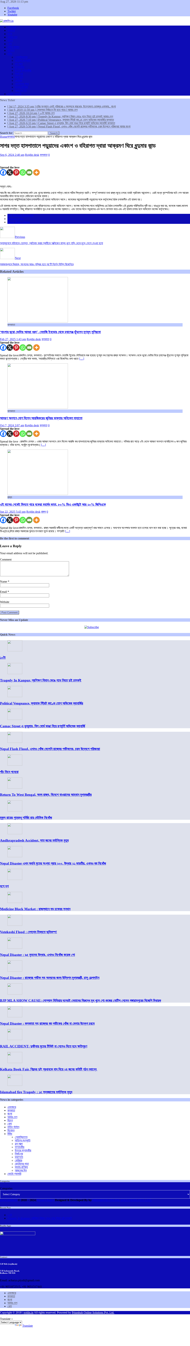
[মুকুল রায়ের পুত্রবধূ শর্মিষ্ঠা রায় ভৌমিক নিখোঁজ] (14, 810)
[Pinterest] (16, 172)
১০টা (3, 657)
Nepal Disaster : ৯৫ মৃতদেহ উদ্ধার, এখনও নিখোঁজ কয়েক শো (37, 955)
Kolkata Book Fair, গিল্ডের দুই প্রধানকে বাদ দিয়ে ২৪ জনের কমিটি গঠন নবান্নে (48, 1069)
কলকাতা (11, 30)
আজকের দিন (21, 90)
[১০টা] (14, 650)
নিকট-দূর (19, 73)
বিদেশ (10, 40)
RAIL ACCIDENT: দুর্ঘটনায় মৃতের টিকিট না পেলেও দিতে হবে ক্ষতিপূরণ (43, 1046)
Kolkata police (15, 218)
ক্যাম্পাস (19, 77)
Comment (6, 559)
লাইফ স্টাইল (13, 47)
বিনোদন (10, 50)
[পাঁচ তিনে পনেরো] (14, 764)
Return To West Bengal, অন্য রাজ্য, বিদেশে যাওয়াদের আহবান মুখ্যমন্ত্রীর (46, 795)
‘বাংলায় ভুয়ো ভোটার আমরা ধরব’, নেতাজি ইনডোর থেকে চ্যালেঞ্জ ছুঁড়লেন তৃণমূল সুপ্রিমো (50, 332)
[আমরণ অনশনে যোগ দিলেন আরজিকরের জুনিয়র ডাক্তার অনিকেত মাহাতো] (37, 407)
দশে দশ (4, 886)
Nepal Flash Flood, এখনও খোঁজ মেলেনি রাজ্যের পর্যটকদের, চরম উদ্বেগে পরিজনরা (50, 749)
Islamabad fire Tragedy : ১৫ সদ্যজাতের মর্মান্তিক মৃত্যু (36, 1092)
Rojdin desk (32, 154)
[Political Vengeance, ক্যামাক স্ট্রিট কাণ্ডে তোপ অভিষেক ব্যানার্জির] (14, 696)
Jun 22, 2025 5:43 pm (13, 511)
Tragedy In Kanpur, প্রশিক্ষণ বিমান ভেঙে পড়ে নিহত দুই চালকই (40, 680)
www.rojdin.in (8, 1200)
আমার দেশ (12, 37)
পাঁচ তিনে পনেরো (9, 772)
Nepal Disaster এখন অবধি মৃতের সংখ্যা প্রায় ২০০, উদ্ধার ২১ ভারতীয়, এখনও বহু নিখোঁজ (53, 863)
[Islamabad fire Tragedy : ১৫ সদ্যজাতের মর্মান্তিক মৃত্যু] (14, 1084)
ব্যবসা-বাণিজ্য (21, 87)
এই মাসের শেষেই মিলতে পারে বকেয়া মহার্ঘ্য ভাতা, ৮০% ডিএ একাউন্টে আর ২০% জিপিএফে (53, 504)
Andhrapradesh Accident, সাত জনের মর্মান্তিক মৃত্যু (34, 840)
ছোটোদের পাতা (22, 83)
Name (4, 581)
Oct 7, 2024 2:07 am (12, 425)
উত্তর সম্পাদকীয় (23, 70)
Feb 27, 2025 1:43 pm (13, 339)
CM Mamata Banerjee (20, 215)
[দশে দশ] (14, 879)
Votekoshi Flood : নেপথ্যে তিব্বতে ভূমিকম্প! (28, 932)
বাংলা (9, 33)
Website (4, 602)
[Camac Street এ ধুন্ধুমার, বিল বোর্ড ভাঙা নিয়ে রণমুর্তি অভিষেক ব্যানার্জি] (14, 718)
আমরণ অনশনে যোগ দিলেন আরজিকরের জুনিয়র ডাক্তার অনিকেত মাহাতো (41, 418)
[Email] (29, 172)
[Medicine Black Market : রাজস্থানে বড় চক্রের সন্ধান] (14, 902)
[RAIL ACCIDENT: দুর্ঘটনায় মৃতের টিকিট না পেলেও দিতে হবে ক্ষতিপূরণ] (14, 1039)
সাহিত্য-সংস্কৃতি (22, 60)
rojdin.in (28, 1312)
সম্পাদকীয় (19, 67)
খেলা (9, 43)
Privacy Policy (45, 1200)
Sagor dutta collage (18, 222)
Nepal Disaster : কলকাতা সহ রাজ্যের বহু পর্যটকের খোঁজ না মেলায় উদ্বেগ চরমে (47, 1023)
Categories (6, 1188)
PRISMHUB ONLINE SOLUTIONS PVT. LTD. (122, 1200)
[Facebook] (3, 172)
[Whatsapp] (22, 172)
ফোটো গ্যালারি (14, 93)
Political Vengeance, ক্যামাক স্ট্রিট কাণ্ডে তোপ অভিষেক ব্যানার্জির (41, 703)
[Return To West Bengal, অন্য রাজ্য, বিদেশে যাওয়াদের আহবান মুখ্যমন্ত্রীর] (14, 787)
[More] (36, 172)
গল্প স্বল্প (19, 63)
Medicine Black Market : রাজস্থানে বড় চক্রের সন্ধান (35, 909)
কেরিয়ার (18, 80)
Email (4, 591)
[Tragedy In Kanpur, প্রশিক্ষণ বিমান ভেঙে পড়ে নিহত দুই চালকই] (14, 673)
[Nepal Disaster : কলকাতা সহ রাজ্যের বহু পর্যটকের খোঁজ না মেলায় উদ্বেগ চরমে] (14, 1016)
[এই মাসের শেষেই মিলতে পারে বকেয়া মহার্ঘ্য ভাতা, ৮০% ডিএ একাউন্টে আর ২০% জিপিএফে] (37, 493)
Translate (27, 1325)
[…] (81, 358)
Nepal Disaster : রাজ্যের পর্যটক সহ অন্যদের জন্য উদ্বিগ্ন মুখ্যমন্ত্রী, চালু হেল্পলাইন (49, 978)
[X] (9, 172)
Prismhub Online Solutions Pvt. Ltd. (93, 1312)
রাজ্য (43, 511)
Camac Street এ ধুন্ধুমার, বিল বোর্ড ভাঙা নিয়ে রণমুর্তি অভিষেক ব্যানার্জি (42, 726)
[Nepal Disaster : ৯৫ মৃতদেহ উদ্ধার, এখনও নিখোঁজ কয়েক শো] (14, 947)
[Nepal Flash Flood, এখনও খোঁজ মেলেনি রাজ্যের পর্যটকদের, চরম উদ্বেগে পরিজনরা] (14, 741)
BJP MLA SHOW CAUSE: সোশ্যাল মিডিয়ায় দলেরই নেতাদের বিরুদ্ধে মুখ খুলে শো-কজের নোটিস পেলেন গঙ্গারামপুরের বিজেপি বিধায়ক (80, 1000)
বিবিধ (9, 53)
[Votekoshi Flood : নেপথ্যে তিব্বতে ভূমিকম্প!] (14, 924)
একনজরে (11, 27)
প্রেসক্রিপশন (21, 57)
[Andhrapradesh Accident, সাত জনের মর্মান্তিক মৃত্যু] (14, 833)
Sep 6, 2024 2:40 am (12, 154)
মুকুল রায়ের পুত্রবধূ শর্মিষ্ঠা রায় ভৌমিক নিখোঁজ (26, 818)
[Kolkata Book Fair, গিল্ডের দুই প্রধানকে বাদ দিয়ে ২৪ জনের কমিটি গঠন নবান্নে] (14, 1062)
